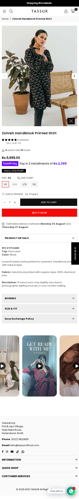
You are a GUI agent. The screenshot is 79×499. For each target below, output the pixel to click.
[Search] (11, 11)
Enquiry (33, 194)
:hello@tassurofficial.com (24, 445)
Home (5, 18)
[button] (9, 140)
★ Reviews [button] (75, 253)
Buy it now (39, 213)
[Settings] (66, 11)
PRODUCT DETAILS (17, 238)
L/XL (25, 184)
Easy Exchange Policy (19, 318)
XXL (34, 184)
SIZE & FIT (11, 308)
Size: (17, 178)
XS (5, 184)
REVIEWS (10, 298)
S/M (14, 184)
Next (74, 76)
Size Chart (26, 177)
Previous (4, 76)
